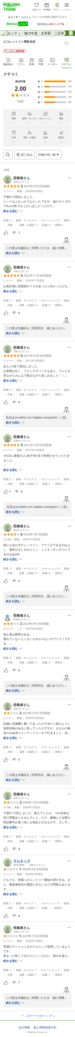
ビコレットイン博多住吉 (19, 41)
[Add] (66, 43)
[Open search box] (7, 154)
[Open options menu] (69, 177)
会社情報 (24, 1027)
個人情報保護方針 (45, 1027)
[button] (16, 179)
